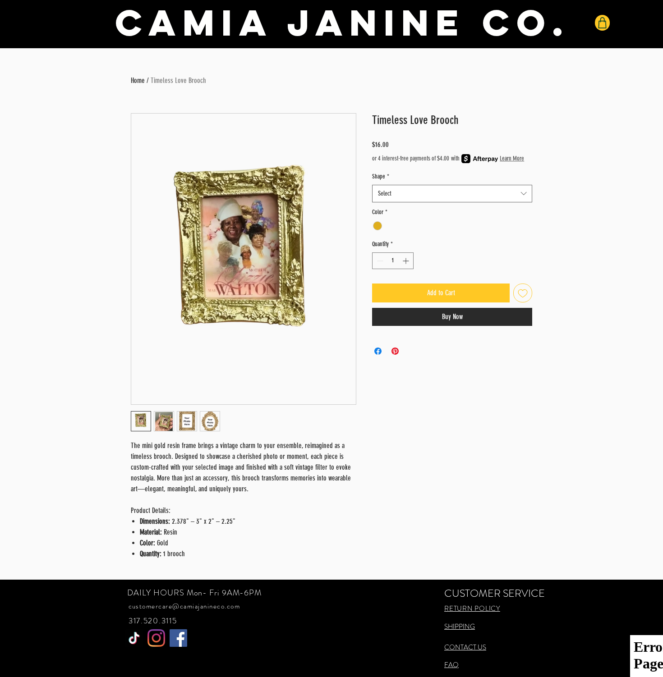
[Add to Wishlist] (522, 293)
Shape (380, 176)
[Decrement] (379, 261)
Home (138, 80)
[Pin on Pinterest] (395, 351)
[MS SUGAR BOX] (134, 638)
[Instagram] (156, 638)
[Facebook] (178, 638)
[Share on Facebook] (378, 351)
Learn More (512, 158)
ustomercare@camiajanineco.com (186, 606)
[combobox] (452, 193)
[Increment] (406, 261)
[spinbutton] (393, 261)
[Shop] (602, 23)
